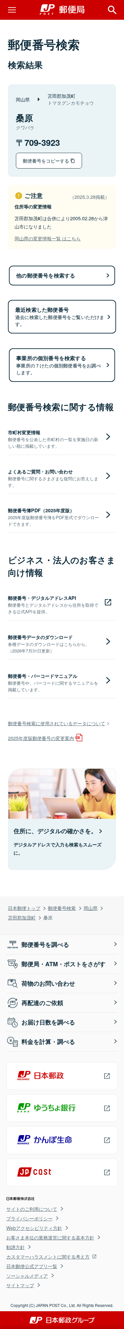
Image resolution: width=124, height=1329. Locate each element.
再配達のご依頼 (42, 1002)
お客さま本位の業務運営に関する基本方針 (50, 1237)
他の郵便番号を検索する (45, 275)
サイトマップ (20, 1285)
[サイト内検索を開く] (112, 9)
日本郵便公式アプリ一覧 (31, 1266)
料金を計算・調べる (48, 1041)
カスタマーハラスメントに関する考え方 (48, 1256)
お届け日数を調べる (48, 1022)
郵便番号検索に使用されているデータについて (56, 723)
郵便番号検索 (62, 907)
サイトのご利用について (31, 1209)
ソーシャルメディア (27, 1275)
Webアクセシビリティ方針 (34, 1228)
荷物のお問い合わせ (48, 983)
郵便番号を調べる (45, 944)
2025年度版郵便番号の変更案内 (41, 737)
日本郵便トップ (24, 907)
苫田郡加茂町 (22, 917)
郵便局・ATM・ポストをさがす (63, 964)
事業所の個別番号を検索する (58, 365)
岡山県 (91, 907)
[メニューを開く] (12, 9)
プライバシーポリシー (29, 1218)
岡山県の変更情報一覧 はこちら (48, 238)
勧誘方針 (15, 1247)
